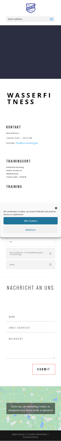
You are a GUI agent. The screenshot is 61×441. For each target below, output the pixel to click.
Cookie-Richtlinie (37, 434)
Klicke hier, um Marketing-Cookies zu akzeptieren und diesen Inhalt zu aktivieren (30, 408)
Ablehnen (30, 229)
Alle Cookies (30, 220)
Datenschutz (30, 437)
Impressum (18, 434)
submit (43, 369)
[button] (56, 208)
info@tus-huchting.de (27, 143)
